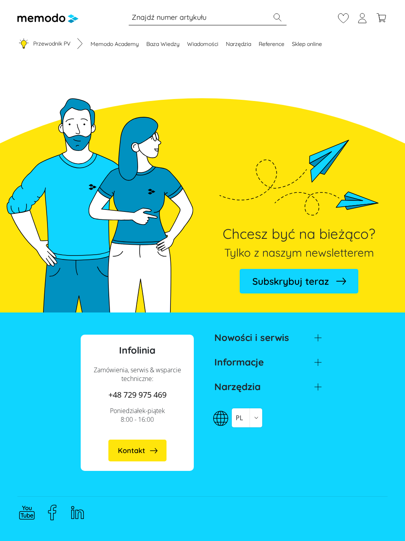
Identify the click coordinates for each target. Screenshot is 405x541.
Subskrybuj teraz (290, 281)
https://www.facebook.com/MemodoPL (52, 512)
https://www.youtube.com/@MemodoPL (26, 512)
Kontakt (131, 450)
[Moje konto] (362, 17)
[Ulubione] (343, 17)
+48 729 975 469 (137, 394)
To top (379, 520)
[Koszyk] (381, 17)
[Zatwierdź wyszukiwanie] (277, 17)
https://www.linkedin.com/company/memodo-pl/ (77, 512)
